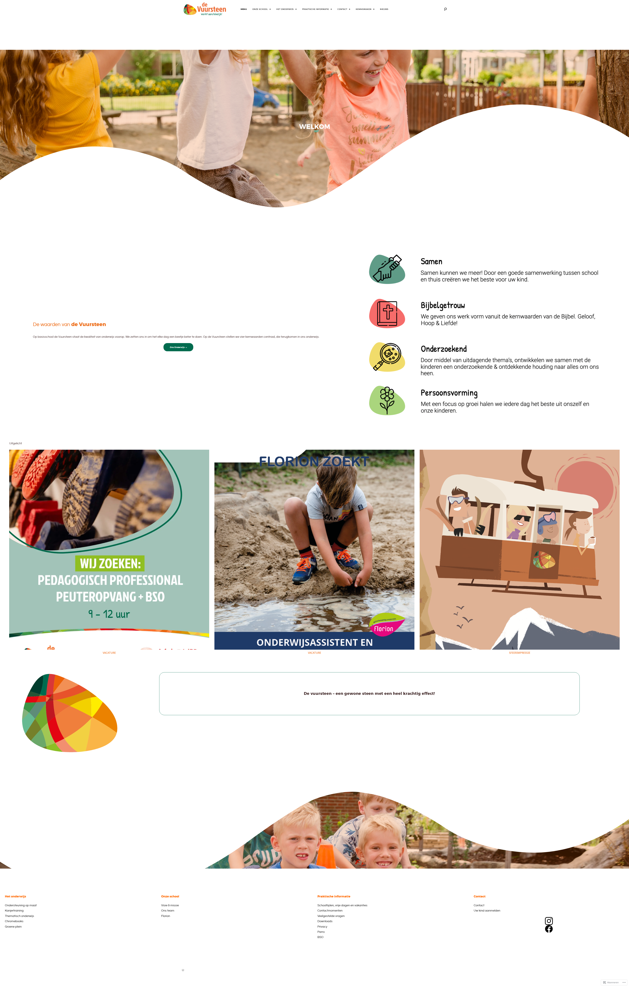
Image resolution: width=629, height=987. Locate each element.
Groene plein (13, 926)
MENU (244, 9)
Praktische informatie (315, 9)
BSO (320, 937)
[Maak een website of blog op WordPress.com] (183, 970)
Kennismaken (364, 9)
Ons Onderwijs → (178, 347)
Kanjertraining (14, 910)
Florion (165, 916)
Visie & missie (170, 905)
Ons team (167, 910)
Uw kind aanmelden (487, 910)
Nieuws (384, 9)
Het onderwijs (285, 9)
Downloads (325, 921)
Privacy (322, 926)
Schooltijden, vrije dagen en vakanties (342, 905)
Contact (342, 9)
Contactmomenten (330, 910)
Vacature (109, 653)
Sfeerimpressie (519, 653)
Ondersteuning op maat (21, 905)
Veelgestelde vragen (331, 916)
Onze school (260, 9)
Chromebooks (14, 921)
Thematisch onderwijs (19, 916)
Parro (321, 931)
